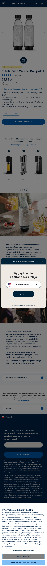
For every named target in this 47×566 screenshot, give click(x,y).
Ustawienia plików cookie (23, 551)
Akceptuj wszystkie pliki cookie (23, 562)
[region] (23, 534)
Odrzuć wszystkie (23, 556)
